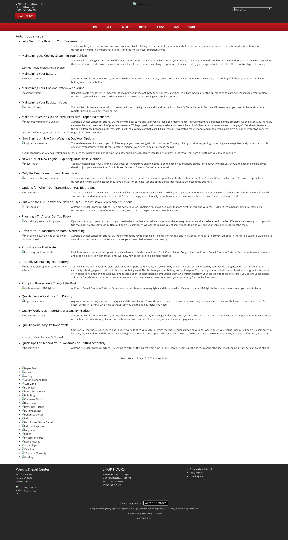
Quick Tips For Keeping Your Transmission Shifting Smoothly (63, 343)
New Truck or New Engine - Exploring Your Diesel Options (61, 159)
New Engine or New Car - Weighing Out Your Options (58, 138)
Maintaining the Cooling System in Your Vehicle (54, 56)
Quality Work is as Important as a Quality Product (56, 311)
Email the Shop (30, 491)
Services (143, 27)
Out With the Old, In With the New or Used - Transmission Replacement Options (77, 202)
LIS (150, 518)
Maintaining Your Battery (39, 74)
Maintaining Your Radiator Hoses (44, 102)
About (109, 27)
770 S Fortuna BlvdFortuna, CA (30, 5)
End (164, 358)
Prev (130, 358)
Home (94, 27)
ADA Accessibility (133, 513)
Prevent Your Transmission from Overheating (53, 231)
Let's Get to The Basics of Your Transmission (52, 41)
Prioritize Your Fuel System (40, 247)
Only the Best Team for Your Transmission (51, 173)
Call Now (25, 16)
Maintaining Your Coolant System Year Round (53, 88)
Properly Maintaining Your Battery (45, 262)
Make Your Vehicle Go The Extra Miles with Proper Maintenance (66, 117)
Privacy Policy (147, 513)
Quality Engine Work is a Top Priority (47, 296)
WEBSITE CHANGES (155, 503)
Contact (192, 27)
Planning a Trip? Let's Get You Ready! (47, 216)
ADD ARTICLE (141, 518)
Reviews (160, 27)
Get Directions (22, 481)
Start (123, 358)
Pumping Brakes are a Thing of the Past (49, 283)
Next (158, 358)
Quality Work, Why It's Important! (45, 325)
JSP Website (179, 509)
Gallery (126, 27)
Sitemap (159, 513)
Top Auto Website (191, 509)
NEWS (176, 27)
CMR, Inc (170, 509)
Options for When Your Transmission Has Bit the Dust (59, 188)
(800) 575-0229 (26, 10)
